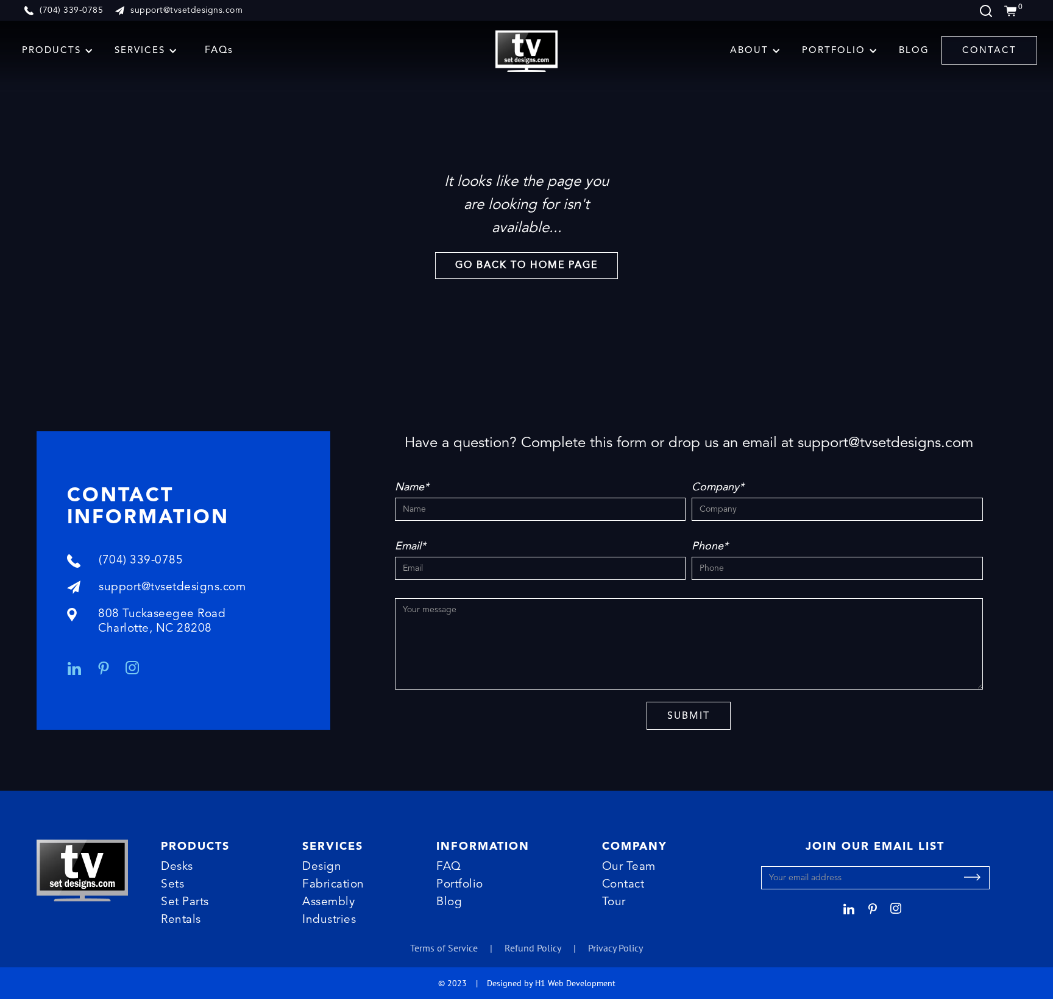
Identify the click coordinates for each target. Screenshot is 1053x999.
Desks (177, 867)
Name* (412, 487)
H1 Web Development (575, 983)
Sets (172, 885)
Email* (410, 546)
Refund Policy (533, 948)
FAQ (448, 867)
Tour (614, 902)
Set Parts (185, 902)
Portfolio (459, 885)
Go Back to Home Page (526, 265)
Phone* (710, 546)
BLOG (914, 50)
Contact (623, 885)
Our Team (629, 867)
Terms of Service (444, 948)
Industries (329, 920)
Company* (718, 487)
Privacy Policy (615, 948)
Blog (449, 902)
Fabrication (333, 885)
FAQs (219, 50)
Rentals (181, 920)
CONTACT (989, 50)
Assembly (328, 902)
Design (321, 867)
